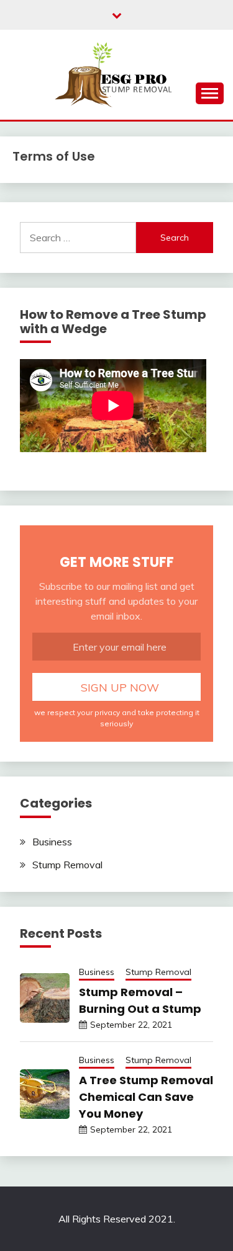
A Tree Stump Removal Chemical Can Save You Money (146, 1096)
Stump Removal (67, 864)
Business (52, 841)
